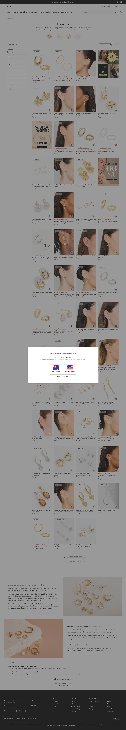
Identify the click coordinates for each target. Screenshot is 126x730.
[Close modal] (96, 349)
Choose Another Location (63, 376)
